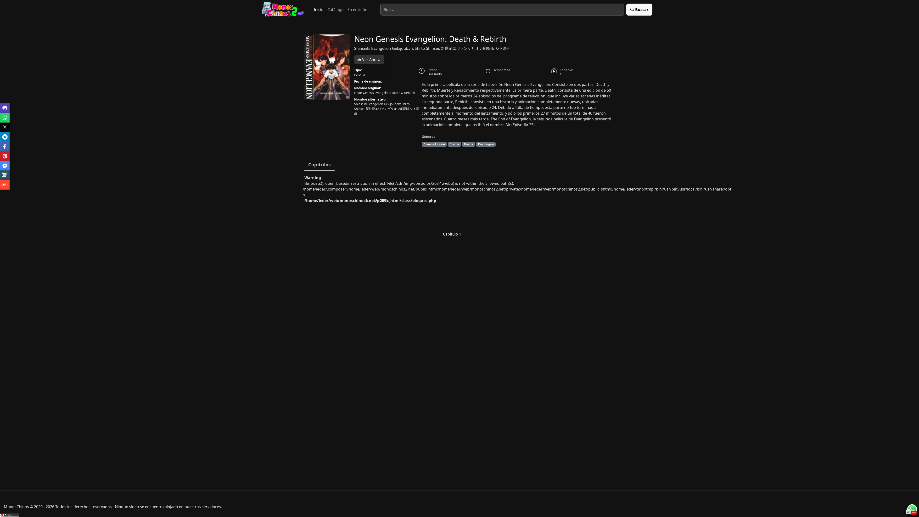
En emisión (357, 9)
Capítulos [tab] (319, 164)
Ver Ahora (370, 59)
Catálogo (335, 9)
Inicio (319, 9)
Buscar (641, 9)
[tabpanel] (459, 208)
